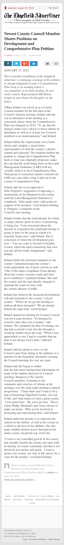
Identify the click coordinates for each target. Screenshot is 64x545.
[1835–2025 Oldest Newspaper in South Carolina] (32, 18)
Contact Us (33, 496)
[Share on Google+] (25, 63)
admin (9, 55)
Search (54, 8)
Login (32, 503)
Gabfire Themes (54, 539)
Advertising (19, 496)
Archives (28, 499)
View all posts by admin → (20, 479)
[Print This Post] (47, 63)
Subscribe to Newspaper (47, 499)
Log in (25, 539)
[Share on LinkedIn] (34, 63)
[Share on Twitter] (17, 63)
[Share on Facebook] (8, 63)
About (8, 496)
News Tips (17, 499)
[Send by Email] (55, 63)
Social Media (47, 496)
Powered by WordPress (38, 539)
